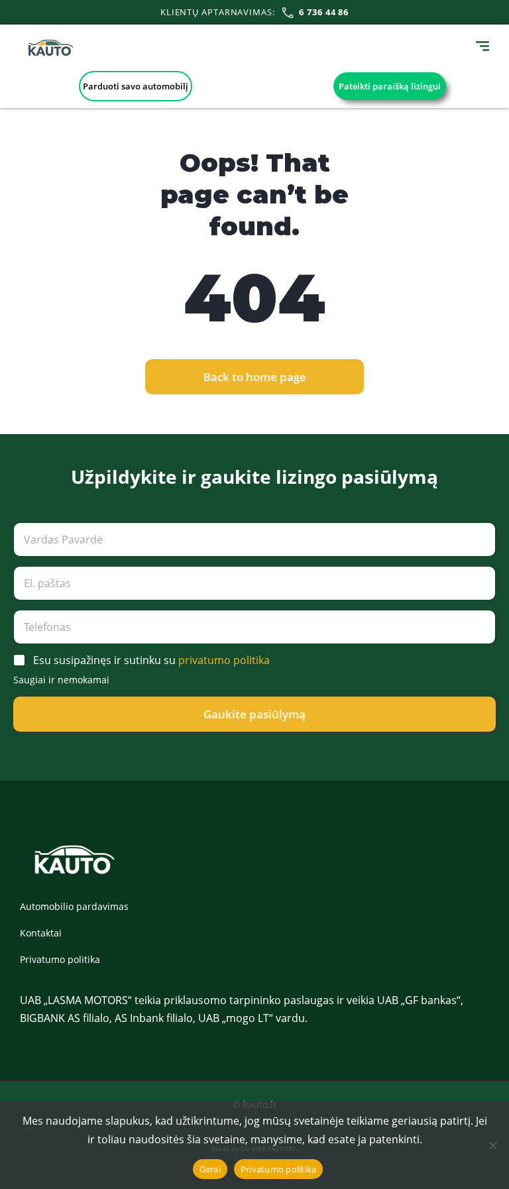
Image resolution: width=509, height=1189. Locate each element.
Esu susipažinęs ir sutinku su (151, 660)
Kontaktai (41, 933)
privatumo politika (224, 660)
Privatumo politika (60, 959)
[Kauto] (51, 47)
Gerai (210, 1169)
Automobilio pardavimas (74, 906)
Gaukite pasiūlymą (254, 714)
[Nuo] (492, 1145)
